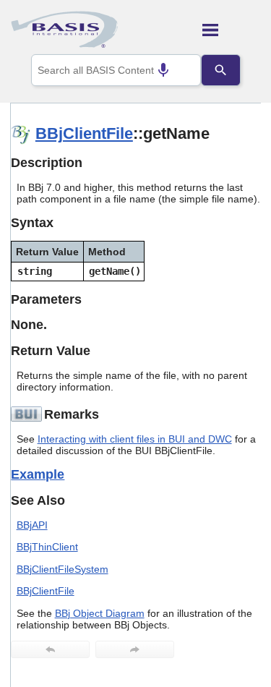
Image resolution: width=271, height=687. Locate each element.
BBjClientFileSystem (62, 569)
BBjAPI (32, 525)
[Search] (220, 70)
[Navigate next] (134, 649)
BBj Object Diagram (100, 613)
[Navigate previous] (50, 649)
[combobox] (116, 70)
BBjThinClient (47, 546)
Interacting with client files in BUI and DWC (135, 439)
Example (37, 474)
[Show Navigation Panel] (231, 29)
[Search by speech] (163, 70)
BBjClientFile (84, 133)
